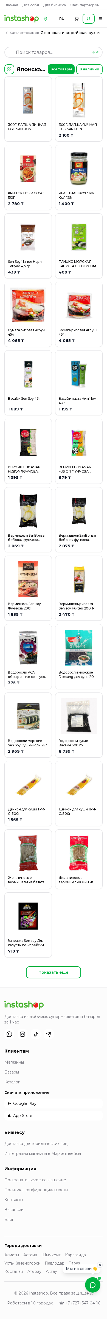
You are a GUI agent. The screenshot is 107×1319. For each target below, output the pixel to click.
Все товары (61, 69)
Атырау (34, 1271)
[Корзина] (76, 19)
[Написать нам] (92, 1285)
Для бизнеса (54, 5)
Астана (30, 1254)
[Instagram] (22, 1034)
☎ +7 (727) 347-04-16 (79, 1303)
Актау (51, 1271)
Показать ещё (53, 972)
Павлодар (54, 1263)
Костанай (13, 1271)
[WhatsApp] (9, 1034)
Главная (11, 5)
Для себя (30, 5)
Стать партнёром (85, 5)
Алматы (11, 1254)
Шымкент (51, 1254)
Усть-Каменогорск (22, 1263)
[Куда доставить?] (45, 19)
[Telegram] (49, 1034)
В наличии (89, 69)
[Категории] (9, 69)
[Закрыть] (100, 1265)
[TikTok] (36, 1034)
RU (61, 18)
